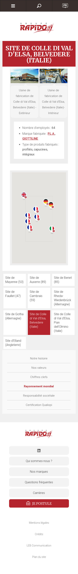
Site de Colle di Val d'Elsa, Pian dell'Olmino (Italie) (62, 322)
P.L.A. (51, 133)
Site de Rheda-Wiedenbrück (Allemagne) (62, 298)
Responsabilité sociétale (39, 395)
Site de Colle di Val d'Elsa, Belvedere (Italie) (38, 320)
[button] (27, 216)
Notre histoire (39, 358)
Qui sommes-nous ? (39, 461)
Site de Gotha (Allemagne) (14, 316)
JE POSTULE (42, 503)
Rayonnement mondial (39, 386)
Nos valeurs (38, 367)
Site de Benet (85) (63, 280)
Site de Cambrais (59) (36, 296)
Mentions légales (39, 522)
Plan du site (39, 556)
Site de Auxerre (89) (38, 280)
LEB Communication (39, 545)
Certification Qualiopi (39, 405)
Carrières (39, 493)
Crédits (39, 534)
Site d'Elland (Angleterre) (13, 343)
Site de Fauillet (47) (13, 294)
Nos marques (39, 471)
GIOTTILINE (30, 138)
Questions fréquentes (39, 482)
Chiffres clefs (39, 377)
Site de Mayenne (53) (14, 280)
